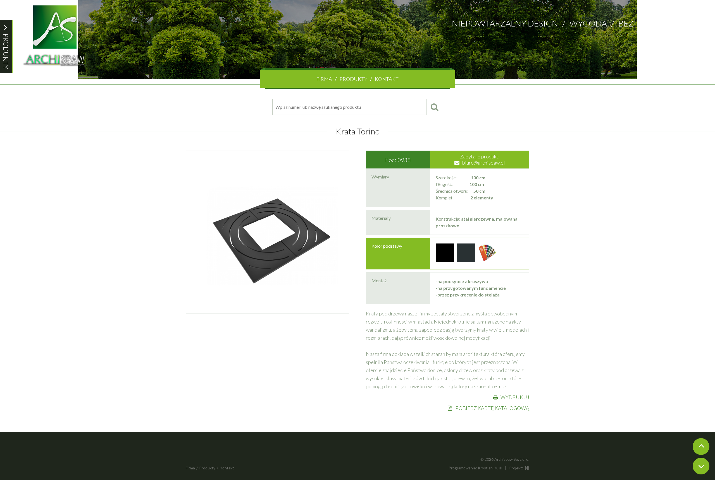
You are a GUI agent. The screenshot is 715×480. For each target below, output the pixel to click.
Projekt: (516, 467)
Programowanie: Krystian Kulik (475, 467)
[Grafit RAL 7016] (466, 260)
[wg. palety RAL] (487, 260)
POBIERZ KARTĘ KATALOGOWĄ (492, 408)
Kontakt (387, 79)
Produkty (353, 79)
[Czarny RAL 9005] (445, 260)
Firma (324, 79)
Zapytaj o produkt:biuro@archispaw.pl (482, 159)
